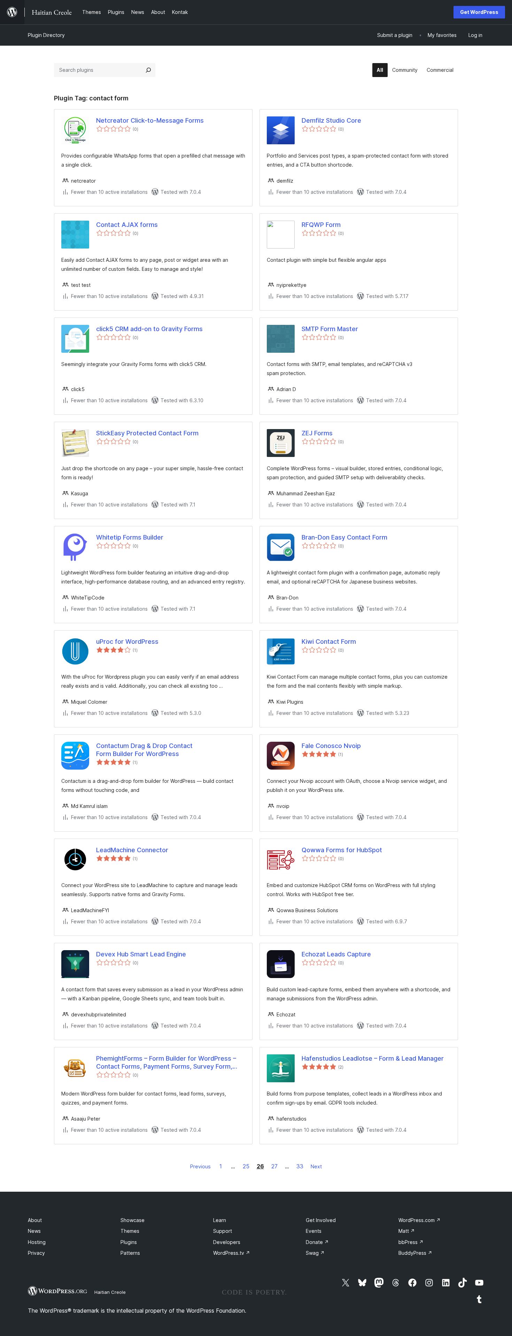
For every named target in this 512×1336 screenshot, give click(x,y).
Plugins (129, 1242)
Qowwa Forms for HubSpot (342, 850)
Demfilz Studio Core (331, 120)
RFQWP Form (321, 224)
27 (274, 1166)
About (35, 1220)
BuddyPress (415, 1253)
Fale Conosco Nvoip (331, 745)
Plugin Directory (46, 35)
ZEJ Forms (317, 433)
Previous (200, 1166)
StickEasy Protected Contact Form (147, 433)
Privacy (36, 1253)
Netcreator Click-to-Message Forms (150, 120)
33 (299, 1166)
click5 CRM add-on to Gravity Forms (149, 329)
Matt (406, 1231)
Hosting (37, 1242)
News (34, 1231)
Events (313, 1231)
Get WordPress (479, 12)
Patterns (130, 1253)
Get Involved (321, 1220)
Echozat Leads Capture (336, 954)
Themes (130, 1231)
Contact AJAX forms (127, 224)
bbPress (411, 1242)
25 (246, 1166)
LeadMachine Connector (132, 850)
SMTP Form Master (330, 329)
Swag (315, 1253)
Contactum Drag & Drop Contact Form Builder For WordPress (144, 749)
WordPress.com (419, 1220)
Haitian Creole (110, 1292)
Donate (317, 1242)
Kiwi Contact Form (329, 641)
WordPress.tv (231, 1253)
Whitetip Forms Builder (129, 537)
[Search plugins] (148, 70)
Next (316, 1166)
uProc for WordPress (127, 641)
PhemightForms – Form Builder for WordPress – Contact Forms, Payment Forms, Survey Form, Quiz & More (166, 1063)
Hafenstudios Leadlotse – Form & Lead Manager (373, 1058)
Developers (226, 1242)
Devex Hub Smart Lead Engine (141, 954)
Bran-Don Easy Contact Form (344, 537)
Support (222, 1231)
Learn (219, 1220)
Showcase (133, 1220)
